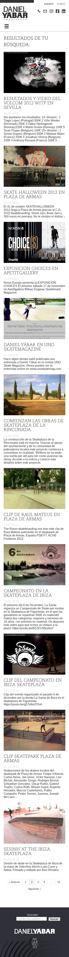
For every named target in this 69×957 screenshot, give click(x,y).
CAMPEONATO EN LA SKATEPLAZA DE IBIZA (28, 593)
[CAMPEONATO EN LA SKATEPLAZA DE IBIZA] (34, 564)
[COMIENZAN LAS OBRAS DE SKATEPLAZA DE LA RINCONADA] (34, 394)
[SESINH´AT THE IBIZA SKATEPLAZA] (34, 822)
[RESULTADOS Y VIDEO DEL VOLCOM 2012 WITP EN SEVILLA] (34, 72)
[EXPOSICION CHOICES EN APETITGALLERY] (34, 242)
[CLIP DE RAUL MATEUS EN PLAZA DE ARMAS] (34, 488)
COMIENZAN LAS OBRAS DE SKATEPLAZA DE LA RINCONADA (34, 425)
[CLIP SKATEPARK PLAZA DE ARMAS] (34, 730)
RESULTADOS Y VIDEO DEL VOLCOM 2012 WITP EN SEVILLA (32, 103)
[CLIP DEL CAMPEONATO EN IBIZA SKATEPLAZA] (34, 653)
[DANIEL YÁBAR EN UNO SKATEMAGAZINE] (34, 318)
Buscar (10, 918)
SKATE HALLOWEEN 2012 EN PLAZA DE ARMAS (34, 194)
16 (58, 882)
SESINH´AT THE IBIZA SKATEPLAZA (27, 851)
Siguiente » (34, 888)
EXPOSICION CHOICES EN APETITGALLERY (31, 271)
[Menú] (7, 26)
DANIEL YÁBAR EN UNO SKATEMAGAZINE (29, 347)
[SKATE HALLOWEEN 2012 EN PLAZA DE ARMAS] (34, 166)
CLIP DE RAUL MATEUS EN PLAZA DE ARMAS (32, 517)
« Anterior (14, 882)
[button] (54, 919)
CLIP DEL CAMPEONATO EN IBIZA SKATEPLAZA (33, 682)
